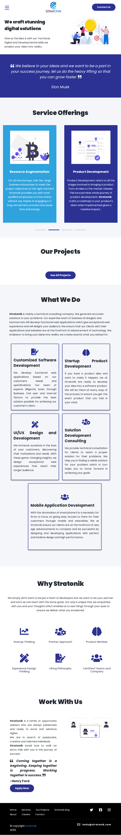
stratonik (31, 826)
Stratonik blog (61, 809)
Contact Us (103, 7)
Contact (40, 814)
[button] (40, 230)
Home (13, 809)
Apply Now (22, 788)
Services (26, 809)
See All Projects (60, 275)
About (13, 814)
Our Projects (42, 809)
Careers (26, 814)
